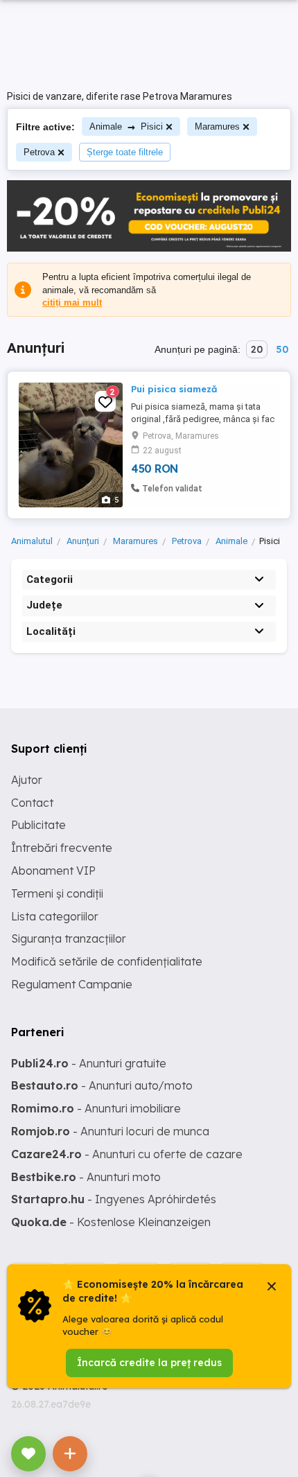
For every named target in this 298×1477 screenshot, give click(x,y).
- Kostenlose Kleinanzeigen (111, 1222)
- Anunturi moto (86, 1177)
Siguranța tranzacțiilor (68, 938)
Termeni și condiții (57, 893)
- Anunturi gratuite (88, 1063)
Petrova (39, 152)
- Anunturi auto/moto (102, 1085)
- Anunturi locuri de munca (110, 1131)
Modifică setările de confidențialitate (106, 961)
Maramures (217, 126)
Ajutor (26, 780)
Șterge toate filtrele (125, 152)
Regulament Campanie (71, 984)
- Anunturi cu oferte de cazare (127, 1154)
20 (257, 349)
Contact (32, 803)
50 (282, 349)
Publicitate (38, 825)
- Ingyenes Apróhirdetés (113, 1199)
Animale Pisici (126, 126)
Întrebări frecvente (61, 848)
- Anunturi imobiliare (96, 1108)
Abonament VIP (53, 870)
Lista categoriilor (54, 916)
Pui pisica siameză (174, 388)
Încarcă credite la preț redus (149, 1362)
